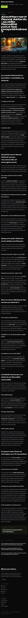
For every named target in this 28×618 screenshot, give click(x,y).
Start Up (16, 4)
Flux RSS (3, 579)
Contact (2, 604)
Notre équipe (3, 602)
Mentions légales (4, 606)
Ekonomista (7, 2)
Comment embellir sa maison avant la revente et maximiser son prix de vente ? (13, 553)
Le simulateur (3, 598)
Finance (2, 4)
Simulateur (4, 6)
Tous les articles (4, 600)
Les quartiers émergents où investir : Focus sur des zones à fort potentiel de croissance (13, 544)
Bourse (21, 4)
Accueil (3, 12)
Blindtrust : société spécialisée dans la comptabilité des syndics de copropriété (12, 549)
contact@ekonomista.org (5, 613)
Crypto (7, 4)
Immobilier (12, 4)
